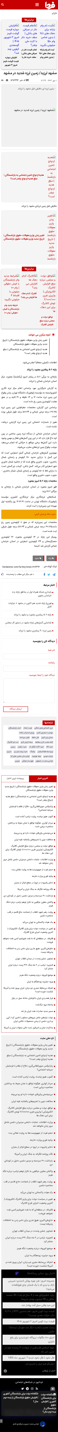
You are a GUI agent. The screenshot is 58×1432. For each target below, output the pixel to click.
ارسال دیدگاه (16, 709)
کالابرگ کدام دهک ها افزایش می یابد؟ (29, 295)
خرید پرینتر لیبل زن (20, 751)
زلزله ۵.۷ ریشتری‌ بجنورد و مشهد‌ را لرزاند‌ (33, 615)
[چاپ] (3, 80)
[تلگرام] (54, 574)
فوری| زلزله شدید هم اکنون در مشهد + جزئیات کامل (30, 605)
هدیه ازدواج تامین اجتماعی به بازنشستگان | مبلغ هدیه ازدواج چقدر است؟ (24, 177)
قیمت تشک (28, 728)
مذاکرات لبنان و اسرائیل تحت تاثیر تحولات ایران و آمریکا (28, 1028)
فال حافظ (35, 737)
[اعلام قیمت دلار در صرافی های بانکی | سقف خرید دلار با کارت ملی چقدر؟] (29, 35)
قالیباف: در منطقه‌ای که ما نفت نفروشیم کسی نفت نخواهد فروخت (28, 940)
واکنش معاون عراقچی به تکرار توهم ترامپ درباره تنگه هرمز (29, 904)
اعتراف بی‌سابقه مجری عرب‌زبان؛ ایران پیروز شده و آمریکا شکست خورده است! (28, 990)
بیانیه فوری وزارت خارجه (42, 876)
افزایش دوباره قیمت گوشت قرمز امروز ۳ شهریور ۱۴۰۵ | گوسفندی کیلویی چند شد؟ (11, 62)
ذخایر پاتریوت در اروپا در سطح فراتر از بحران (33, 883)
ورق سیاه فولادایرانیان (45, 751)
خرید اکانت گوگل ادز (36, 746)
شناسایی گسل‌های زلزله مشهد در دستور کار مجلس (28, 623)
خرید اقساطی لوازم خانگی (43, 728)
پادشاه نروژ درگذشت (44, 1005)
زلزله (50, 558)
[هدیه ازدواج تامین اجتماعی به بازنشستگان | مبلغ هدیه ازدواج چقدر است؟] (50, 177)
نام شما (51, 650)
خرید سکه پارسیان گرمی (44, 514)
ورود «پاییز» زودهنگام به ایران (40, 982)
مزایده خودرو (48, 756)
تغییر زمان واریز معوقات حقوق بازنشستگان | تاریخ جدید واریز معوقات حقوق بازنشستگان (24, 237)
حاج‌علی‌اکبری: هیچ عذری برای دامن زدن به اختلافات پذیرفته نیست (29, 950)
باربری (9, 751)
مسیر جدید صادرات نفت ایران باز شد (37, 1011)
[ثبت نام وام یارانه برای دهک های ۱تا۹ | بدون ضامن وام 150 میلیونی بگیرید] (47, 35)
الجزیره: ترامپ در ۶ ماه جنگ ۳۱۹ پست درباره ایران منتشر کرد (30, 967)
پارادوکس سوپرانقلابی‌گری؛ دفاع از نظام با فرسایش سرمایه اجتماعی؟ (31, 808)
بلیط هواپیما (36, 756)
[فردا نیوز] (50, 5)
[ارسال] (7, 80)
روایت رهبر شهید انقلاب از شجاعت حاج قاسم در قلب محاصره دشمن (30, 914)
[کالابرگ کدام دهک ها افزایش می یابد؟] (29, 282)
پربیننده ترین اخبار (15, 778)
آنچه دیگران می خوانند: (39, 335)
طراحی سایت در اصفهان (44, 761)
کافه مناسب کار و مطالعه (44, 742)
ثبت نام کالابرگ (12, 742)
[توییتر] (49, 574)
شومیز (17, 761)
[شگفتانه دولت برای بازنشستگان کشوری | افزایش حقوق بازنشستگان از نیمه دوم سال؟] (48, 1403)
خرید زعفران (22, 746)
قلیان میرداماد (24, 737)
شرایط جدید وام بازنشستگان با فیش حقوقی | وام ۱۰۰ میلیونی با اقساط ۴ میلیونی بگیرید (11, 310)
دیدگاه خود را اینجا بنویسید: (42, 675)
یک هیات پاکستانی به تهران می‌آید (37, 922)
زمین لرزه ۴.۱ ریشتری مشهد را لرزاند (35, 631)
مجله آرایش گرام (27, 742)
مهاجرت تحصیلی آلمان (45, 732)
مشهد (37, 558)
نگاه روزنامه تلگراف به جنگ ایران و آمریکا (35, 889)
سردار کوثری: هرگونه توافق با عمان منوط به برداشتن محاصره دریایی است (30, 824)
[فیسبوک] (45, 574)
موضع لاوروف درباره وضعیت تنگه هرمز (36, 975)
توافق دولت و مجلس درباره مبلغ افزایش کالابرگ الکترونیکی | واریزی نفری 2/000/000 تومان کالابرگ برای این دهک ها (47, 321)
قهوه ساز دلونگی (27, 761)
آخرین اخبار (43, 778)
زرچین (13, 746)
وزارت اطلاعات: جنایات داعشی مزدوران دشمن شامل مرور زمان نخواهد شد (28, 861)
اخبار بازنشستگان (15, 728)
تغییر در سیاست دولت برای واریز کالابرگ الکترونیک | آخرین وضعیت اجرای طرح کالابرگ (30, 930)
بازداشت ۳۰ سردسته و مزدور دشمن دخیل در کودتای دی (28, 896)
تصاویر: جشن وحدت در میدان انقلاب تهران (34, 959)
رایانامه (51, 663)
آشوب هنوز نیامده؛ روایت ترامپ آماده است (34, 816)
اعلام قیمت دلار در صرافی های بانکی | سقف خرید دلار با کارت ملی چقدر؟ (29, 54)
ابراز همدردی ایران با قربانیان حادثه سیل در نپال (32, 998)
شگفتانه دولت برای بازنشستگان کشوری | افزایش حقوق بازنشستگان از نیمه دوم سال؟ (20, 1398)
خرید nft (49, 746)
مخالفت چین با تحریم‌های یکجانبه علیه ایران (33, 839)
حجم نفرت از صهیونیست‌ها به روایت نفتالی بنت (32, 870)
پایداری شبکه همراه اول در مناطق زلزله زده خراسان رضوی (32, 594)
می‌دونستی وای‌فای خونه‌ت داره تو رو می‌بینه (33, 833)
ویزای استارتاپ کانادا (26, 732)
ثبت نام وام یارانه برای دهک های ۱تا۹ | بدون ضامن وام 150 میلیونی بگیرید (47, 54)
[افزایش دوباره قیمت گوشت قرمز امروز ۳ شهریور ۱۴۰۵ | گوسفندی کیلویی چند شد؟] (11, 39)
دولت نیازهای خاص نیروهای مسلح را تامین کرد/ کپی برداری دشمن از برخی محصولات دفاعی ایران (29, 1019)
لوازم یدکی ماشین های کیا (20, 756)
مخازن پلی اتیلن (47, 737)
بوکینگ (32, 751)
